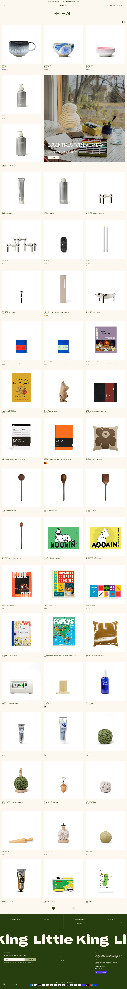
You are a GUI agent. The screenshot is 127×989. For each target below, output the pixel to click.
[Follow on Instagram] (122, 984)
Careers (62, 967)
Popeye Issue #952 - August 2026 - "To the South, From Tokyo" (60, 655)
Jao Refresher (90, 703)
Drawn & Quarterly (49, 557)
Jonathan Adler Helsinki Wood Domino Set (97, 606)
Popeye (46, 654)
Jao (87, 702)
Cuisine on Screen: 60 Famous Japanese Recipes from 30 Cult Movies (104, 363)
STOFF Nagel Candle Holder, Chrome (96, 213)
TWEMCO (4, 702)
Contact (61, 952)
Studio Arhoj (5, 65)
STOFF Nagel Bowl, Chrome (93, 312)
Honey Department (7, 900)
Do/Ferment (89, 901)
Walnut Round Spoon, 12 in (9, 510)
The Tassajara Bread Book (9, 411)
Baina (3, 115)
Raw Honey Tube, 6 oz (7, 901)
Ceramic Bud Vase (91, 852)
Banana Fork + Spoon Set (50, 901)
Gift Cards (62, 965)
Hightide (46, 702)
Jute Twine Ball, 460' (91, 754)
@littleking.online (102, 968)
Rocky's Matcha (6, 361)
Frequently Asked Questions (64, 957)
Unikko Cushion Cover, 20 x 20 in (94, 459)
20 (69, 908)
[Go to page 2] (73, 908)
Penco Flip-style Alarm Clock (10, 703)
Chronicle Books (90, 605)
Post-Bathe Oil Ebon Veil (8, 117)
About (61, 954)
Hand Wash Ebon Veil (7, 165)
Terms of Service (64, 969)
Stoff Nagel (89, 212)
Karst (87, 410)
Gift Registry (63, 963)
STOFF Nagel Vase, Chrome (9, 312)
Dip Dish (88, 66)
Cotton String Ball (91, 802)
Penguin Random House (92, 361)
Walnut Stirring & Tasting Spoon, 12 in (12, 558)
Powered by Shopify (68, 982)
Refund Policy (63, 962)
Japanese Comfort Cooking (51, 606)
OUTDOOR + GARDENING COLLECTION (71, 1)
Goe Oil (46, 754)
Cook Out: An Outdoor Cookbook (10, 606)
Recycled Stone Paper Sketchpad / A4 (96, 411)
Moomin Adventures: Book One (94, 558)
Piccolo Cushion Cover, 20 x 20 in (95, 655)
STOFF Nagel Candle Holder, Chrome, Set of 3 (14, 262)
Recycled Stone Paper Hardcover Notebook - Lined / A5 (58, 459)
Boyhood (46, 410)
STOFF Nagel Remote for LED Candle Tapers (55, 262)
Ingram (88, 900)
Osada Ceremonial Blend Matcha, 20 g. (12, 363)
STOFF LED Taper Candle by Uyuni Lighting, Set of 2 (99, 262)
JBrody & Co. (5, 509)
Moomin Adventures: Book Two (52, 558)
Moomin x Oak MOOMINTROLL (51, 411)
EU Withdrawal (63, 971)
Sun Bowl (46, 66)
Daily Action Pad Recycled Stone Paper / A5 (13, 459)
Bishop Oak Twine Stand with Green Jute (12, 802)
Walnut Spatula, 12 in (92, 510)
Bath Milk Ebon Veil (49, 213)
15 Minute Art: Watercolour (9, 655)
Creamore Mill (90, 752)
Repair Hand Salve (6, 754)
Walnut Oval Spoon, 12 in (50, 510)
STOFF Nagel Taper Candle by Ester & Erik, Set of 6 (57, 312)
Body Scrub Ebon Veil (7, 213)
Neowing (46, 900)
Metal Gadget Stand (49, 703)
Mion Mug (4, 66)
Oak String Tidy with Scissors (52, 852)
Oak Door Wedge (6, 852)
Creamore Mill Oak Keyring (51, 802)
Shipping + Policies (64, 960)
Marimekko (89, 458)
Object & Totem (90, 851)
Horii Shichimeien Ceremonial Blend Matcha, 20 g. (57, 363)
